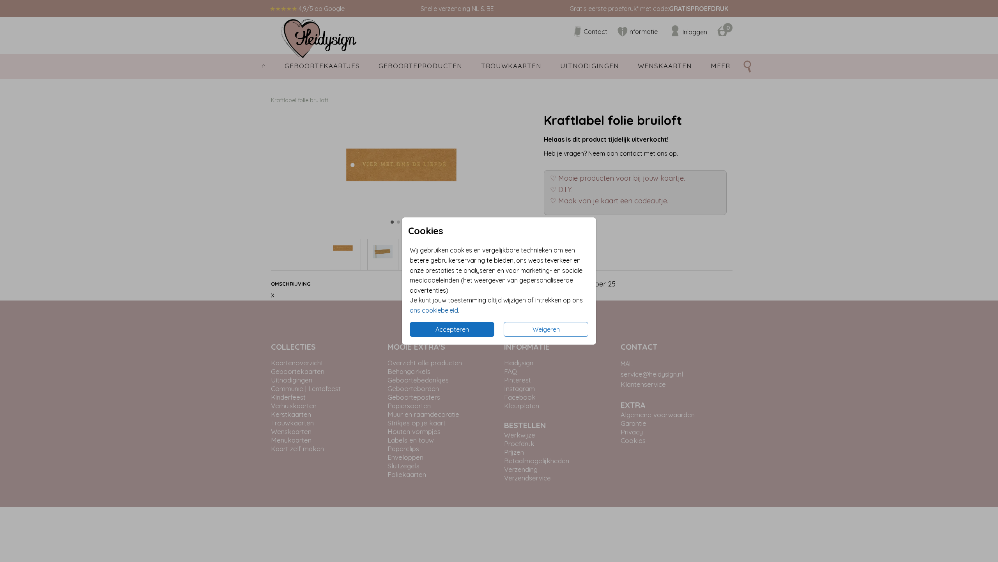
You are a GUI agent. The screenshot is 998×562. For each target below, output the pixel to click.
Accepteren (452, 329)
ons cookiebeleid (434, 310)
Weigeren (546, 329)
